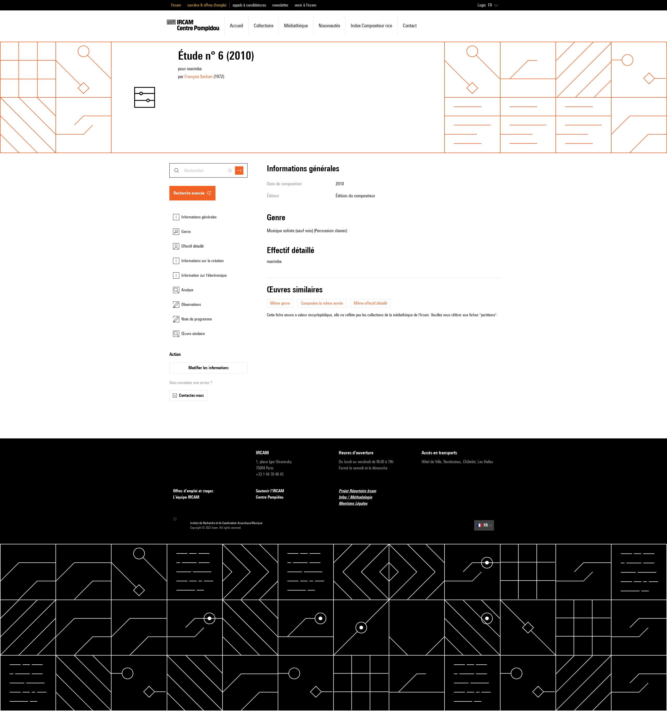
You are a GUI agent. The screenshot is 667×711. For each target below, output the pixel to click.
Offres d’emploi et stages (193, 490)
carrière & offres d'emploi (206, 5)
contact (410, 25)
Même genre (280, 303)
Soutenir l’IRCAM (270, 490)
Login (482, 5)
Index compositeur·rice (371, 25)
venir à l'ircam (305, 5)
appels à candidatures (249, 5)
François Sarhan (198, 76)
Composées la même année (322, 303)
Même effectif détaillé (370, 303)
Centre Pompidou (269, 497)
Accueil (236, 25)
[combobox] (208, 170)
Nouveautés (329, 25)
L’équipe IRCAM (186, 497)
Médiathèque (296, 25)
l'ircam (176, 5)
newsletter (280, 5)
